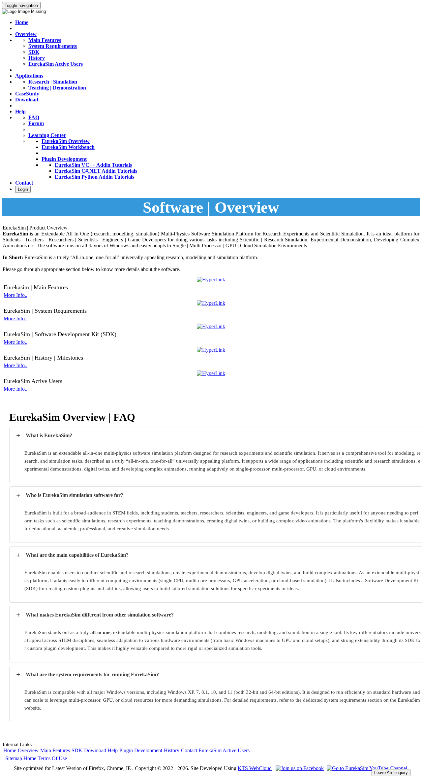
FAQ (33, 117)
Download (26, 99)
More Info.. (15, 295)
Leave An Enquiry (391, 772)
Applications (29, 76)
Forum (36, 123)
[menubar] (127, 751)
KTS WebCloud (255, 768)
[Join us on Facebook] (299, 768)
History (36, 58)
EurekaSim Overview (66, 141)
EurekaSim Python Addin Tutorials (94, 177)
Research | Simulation (52, 82)
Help (20, 111)
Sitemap (13, 758)
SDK (33, 52)
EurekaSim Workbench (68, 147)
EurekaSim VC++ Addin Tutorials (93, 165)
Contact (24, 183)
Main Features (44, 40)
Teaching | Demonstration (57, 87)
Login (23, 189)
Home (21, 22)
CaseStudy (27, 93)
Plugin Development (64, 159)
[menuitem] (10, 751)
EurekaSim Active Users (55, 64)
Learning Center (47, 135)
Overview (26, 34)
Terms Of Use (52, 758)
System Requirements (52, 46)
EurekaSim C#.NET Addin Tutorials (96, 171)
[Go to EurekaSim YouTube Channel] (366, 768)
